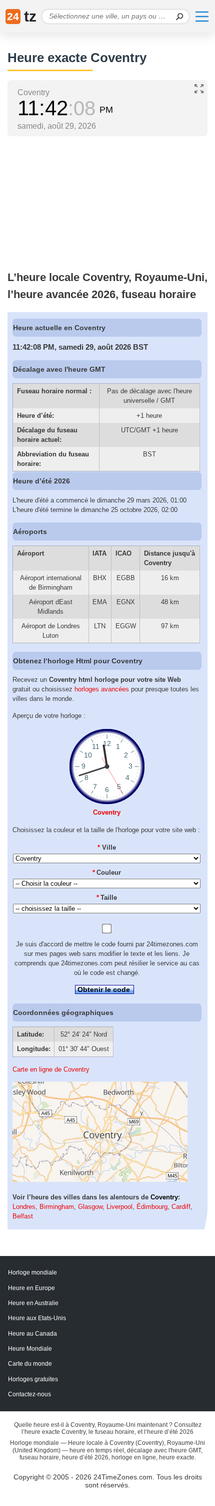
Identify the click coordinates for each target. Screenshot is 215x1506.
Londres (24, 1206)
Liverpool (119, 1206)
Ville (107, 847)
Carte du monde (30, 1363)
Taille (107, 897)
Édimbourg (152, 1206)
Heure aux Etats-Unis (37, 1318)
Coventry (106, 812)
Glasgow (90, 1206)
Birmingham (57, 1206)
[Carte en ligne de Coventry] (100, 1179)
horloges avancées (101, 689)
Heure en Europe (31, 1288)
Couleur (107, 872)
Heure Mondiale (30, 1348)
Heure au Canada (32, 1333)
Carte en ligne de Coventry (51, 1069)
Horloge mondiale (32, 1272)
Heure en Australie (33, 1303)
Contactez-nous (29, 1394)
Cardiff (181, 1206)
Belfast (22, 1216)
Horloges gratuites (33, 1379)
